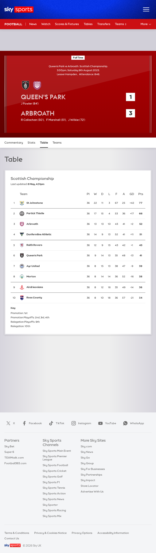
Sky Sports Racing (54, 510)
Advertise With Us (92, 491)
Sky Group (87, 463)
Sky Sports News (53, 499)
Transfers (103, 24)
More (144, 24)
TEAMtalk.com (14, 457)
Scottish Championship (32, 178)
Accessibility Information (113, 533)
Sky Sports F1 (51, 482)
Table (44, 142)
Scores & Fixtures (67, 24)
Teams (120, 24)
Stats (31, 142)
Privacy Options (82, 533)
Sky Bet (9, 446)
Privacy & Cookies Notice (50, 533)
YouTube (110, 423)
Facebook (35, 423)
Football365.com (15, 463)
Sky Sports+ (50, 504)
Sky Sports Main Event (57, 450)
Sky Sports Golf (53, 476)
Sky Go (85, 457)
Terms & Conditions (16, 533)
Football (13, 24)
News (33, 24)
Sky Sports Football (55, 465)
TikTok (60, 423)
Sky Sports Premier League (55, 458)
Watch (45, 24)
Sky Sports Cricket (54, 471)
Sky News (87, 452)
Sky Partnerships (91, 474)
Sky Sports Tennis (54, 487)
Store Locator (89, 486)
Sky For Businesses (93, 469)
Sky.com (86, 446)
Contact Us (11, 538)
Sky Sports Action (54, 493)
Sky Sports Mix (52, 516)
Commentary (13, 142)
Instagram (84, 423)
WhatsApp (137, 423)
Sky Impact (88, 480)
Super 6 (9, 452)
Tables (88, 24)
